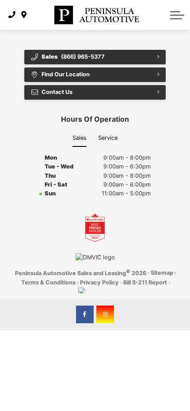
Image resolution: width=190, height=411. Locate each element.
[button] (177, 15)
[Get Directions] (24, 15)
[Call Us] (12, 15)
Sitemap (162, 272)
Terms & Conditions (48, 282)
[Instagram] (105, 314)
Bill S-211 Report (145, 282)
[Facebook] (85, 314)
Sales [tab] (79, 138)
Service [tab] (108, 138)
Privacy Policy (99, 282)
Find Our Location (66, 74)
